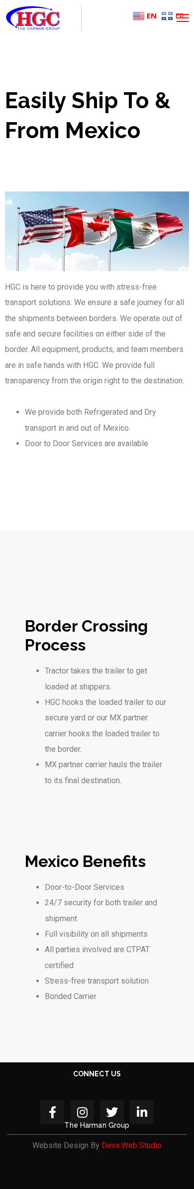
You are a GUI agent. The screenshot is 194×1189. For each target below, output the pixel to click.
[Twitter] (112, 1112)
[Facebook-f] (52, 1112)
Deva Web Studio (131, 1145)
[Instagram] (82, 1112)
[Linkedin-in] (142, 1112)
